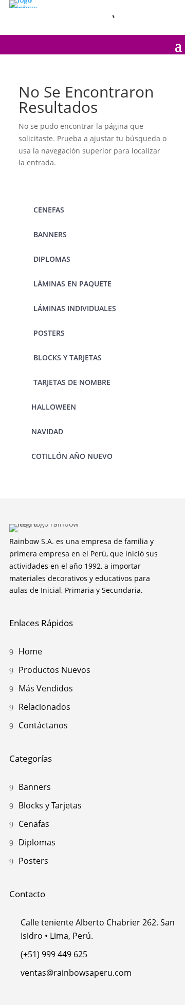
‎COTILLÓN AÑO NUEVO (72, 456)
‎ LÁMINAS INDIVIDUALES (73, 308)
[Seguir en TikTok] (167, 10)
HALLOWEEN (53, 407)
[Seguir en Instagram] (124, 10)
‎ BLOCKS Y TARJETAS (66, 357)
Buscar (87, 18)
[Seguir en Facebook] (146, 10)
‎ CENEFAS (47, 210)
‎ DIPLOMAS (50, 259)
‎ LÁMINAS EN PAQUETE (71, 283)
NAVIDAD (47, 431)
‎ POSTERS (48, 333)
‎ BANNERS (49, 234)
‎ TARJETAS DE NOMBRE (70, 382)
